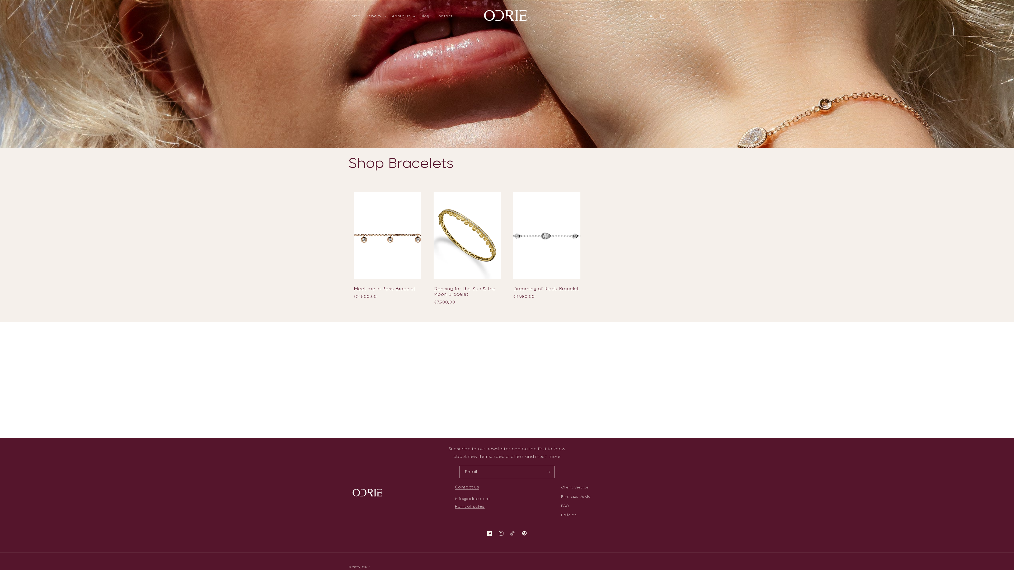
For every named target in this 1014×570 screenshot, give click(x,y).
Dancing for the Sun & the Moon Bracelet (465, 291)
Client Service (575, 487)
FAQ (565, 505)
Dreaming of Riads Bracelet (546, 289)
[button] (375, 16)
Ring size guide (575, 496)
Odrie (366, 567)
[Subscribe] (548, 472)
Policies (568, 514)
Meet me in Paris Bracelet (384, 289)
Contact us (467, 487)
